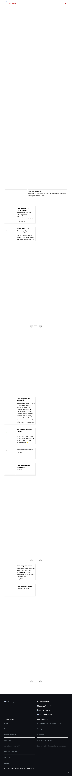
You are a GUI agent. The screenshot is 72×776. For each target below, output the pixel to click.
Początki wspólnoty (10, 734)
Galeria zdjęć (8, 740)
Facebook (48, 706)
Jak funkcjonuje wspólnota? (12, 746)
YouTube (47, 710)
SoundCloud (48, 714)
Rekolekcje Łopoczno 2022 (45, 740)
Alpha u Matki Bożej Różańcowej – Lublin (49, 723)
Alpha (6, 723)
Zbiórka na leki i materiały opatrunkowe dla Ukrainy (51, 746)
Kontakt (6, 763)
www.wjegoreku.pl (28, 409)
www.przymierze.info (27, 420)
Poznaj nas (7, 729)
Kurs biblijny (40, 734)
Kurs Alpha (40, 729)
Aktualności (7, 757)
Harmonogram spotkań (11, 751)
